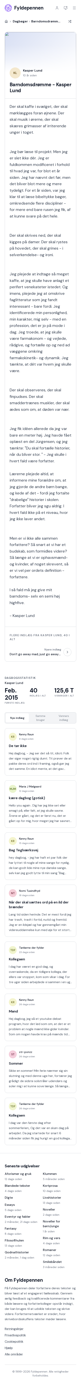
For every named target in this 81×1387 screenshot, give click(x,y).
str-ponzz (25, 1052)
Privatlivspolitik (15, 1335)
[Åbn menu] (74, 8)
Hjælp (9, 1348)
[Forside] (6, 21)
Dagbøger (20, 21)
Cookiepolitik (14, 1341)
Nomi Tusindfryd (29, 891)
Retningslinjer (14, 1329)
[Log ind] (57, 8)
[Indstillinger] (66, 8)
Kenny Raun (26, 734)
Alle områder (14, 1354)
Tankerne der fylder (31, 947)
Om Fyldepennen (24, 1280)
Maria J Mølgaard (30, 786)
